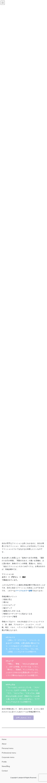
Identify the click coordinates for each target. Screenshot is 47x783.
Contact (5, 771)
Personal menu (7, 748)
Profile (4, 762)
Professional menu (9, 753)
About (4, 744)
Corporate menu (8, 757)
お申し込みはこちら (23, 718)
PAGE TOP (43, 757)
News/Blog (6, 766)
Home (4, 739)
